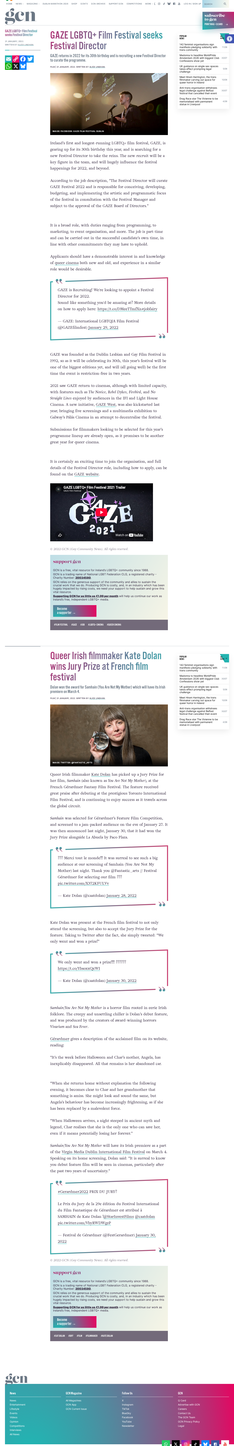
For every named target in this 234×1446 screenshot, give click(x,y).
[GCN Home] (20, 16)
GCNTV (84, 4)
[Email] (8, 59)
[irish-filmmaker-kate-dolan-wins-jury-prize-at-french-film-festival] (109, 735)
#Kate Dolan (107, 1336)
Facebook (127, 1417)
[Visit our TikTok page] (164, 4)
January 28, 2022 (122, 895)
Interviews (15, 1429)
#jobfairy (149, 309)
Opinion (14, 1421)
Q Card (182, 1400)
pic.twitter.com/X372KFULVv (83, 883)
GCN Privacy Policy (189, 1421)
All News (14, 1434)
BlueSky (126, 1413)
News (19, 4)
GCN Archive (98, 4)
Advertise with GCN (189, 1404)
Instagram (127, 1404)
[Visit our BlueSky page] (169, 4)
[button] (229, 38)
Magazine (32, 4)
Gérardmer (59, 1038)
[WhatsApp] (8, 66)
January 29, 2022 (103, 327)
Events (13, 1413)
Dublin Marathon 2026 (55, 4)
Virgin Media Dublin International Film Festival (103, 1152)
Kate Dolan (100, 774)
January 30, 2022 (122, 980)
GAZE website (86, 474)
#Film (79, 1336)
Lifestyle (14, 1408)
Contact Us (184, 1413)
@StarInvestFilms (118, 1216)
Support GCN (116, 4)
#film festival (61, 624)
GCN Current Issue (76, 1408)
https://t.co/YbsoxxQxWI (79, 968)
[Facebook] (23, 59)
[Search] (225, 4)
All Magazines (73, 1400)
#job (82, 624)
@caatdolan (145, 1216)
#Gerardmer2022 (73, 1191)
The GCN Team (186, 1417)
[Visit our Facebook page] (174, 4)
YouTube (127, 1421)
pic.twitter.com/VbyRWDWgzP (84, 1223)
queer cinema (67, 262)
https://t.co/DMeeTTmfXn (119, 309)
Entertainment (17, 1404)
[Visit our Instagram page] (159, 4)
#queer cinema (114, 624)
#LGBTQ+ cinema (95, 624)
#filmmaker (91, 1336)
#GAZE (74, 624)
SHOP (74, 4)
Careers (182, 1408)
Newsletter (128, 1425)
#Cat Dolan (59, 1336)
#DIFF (70, 1336)
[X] (15, 66)
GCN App (71, 1404)
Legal (181, 1425)
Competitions (134, 4)
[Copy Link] (15, 59)
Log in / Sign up (192, 4)
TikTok (125, 1408)
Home (9, 4)
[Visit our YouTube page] (179, 4)
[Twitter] (30, 59)
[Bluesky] (23, 66)
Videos (13, 1417)
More (148, 4)
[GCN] (17, 1382)
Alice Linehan (97, 67)
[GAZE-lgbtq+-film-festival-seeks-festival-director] (109, 104)
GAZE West (106, 404)
